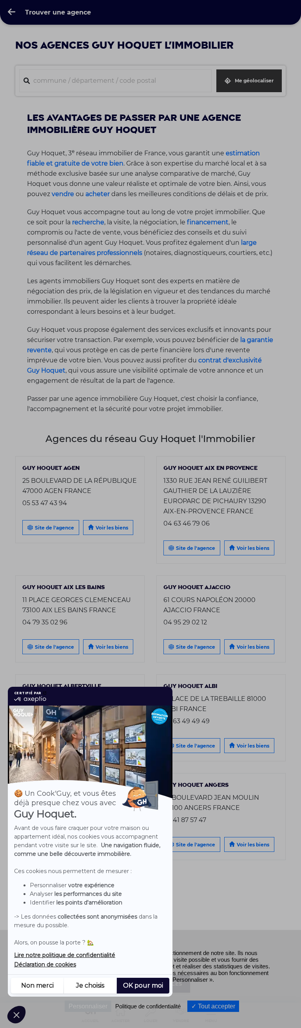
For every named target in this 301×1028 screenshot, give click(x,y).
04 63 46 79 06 (186, 523)
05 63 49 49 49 (186, 721)
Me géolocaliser (254, 81)
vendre (63, 194)
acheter (97, 194)
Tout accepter (215, 1006)
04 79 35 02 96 (44, 622)
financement (207, 222)
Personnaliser (88, 1006)
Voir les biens (112, 528)
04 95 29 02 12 (185, 622)
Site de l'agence (54, 528)
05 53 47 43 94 (44, 503)
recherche (88, 222)
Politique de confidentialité (148, 1006)
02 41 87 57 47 (184, 820)
